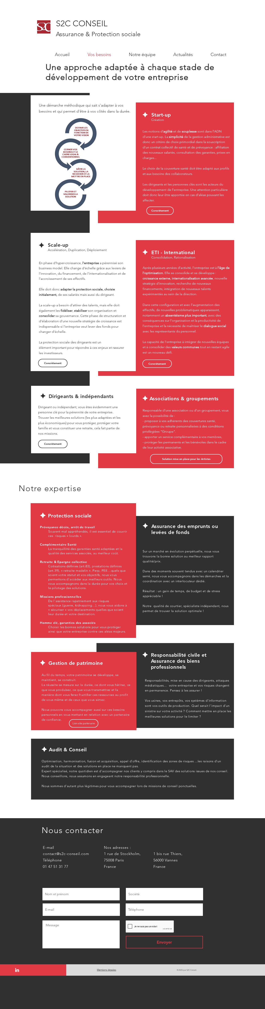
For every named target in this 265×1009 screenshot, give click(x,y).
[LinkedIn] (17, 970)
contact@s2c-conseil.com (66, 853)
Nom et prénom (54, 883)
